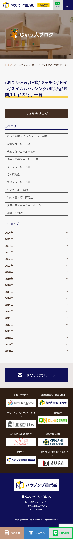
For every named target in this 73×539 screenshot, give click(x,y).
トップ (8, 64)
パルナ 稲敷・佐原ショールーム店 (27, 136)
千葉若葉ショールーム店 (21, 151)
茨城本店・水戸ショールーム (24, 205)
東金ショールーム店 (18, 182)
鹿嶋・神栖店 (15, 213)
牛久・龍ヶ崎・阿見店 (20, 197)
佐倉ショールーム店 (18, 144)
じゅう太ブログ (26, 64)
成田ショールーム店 (18, 167)
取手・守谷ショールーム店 (22, 159)
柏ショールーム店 (17, 190)
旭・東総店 (13, 174)
